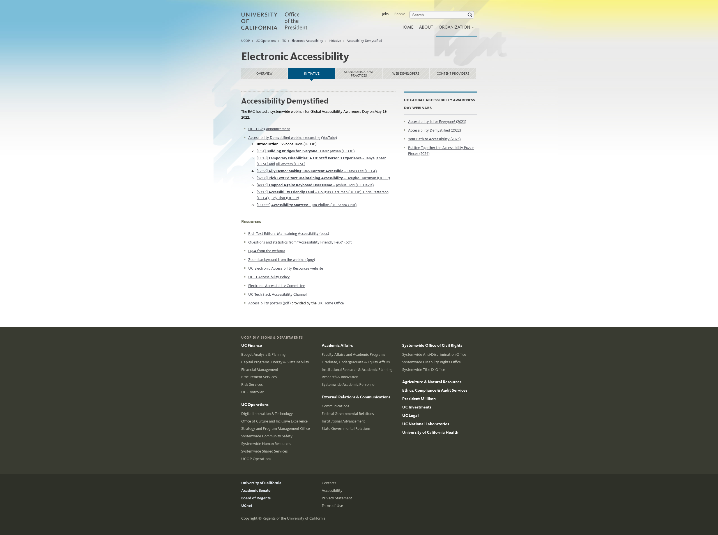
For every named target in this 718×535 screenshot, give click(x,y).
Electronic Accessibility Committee (276, 285)
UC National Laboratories (425, 423)
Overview (264, 73)
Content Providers (453, 73)
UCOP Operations (256, 458)
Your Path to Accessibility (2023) (434, 139)
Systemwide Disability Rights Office (431, 362)
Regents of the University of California (294, 518)
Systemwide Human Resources (266, 443)
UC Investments (416, 407)
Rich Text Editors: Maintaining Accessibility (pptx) (288, 233)
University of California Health (430, 432)
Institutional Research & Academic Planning (357, 369)
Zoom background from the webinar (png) (281, 259)
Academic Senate (255, 490)
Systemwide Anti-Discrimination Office (434, 354)
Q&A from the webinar (266, 251)
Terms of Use (332, 505)
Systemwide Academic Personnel (348, 384)
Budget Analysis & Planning (263, 354)
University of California (261, 483)
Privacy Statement (337, 498)
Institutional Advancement (343, 421)
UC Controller (252, 392)
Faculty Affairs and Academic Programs (353, 354)
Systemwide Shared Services (264, 451)
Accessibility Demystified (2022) (434, 130)
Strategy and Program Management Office (275, 428)
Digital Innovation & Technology (267, 413)
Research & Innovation (340, 377)
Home (407, 27)
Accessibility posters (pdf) (269, 303)
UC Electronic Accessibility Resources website (285, 268)
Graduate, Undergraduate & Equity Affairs (356, 362)
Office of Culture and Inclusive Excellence (274, 421)
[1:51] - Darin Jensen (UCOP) (306, 151)
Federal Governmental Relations (348, 413)
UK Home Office (330, 303)
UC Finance (251, 345)
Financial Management (259, 369)
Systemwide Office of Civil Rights (432, 345)
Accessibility (332, 490)
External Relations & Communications (356, 396)
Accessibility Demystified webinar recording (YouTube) (292, 137)
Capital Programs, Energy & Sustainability (275, 362)
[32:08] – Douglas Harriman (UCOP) (323, 178)
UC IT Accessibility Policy (269, 277)
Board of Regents (256, 498)
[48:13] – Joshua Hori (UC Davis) (315, 185)
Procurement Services (259, 377)
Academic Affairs (337, 345)
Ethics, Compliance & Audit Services (434, 390)
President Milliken (419, 398)
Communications (335, 406)
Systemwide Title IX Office (423, 369)
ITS (284, 41)
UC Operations (266, 41)
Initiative (335, 41)
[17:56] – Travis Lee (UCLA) (317, 171)
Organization (455, 27)
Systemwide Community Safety (267, 436)
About (426, 27)
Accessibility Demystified (364, 41)
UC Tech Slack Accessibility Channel (277, 294)
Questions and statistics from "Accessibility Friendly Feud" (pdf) (300, 242)
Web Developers (405, 73)
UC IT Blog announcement (269, 129)
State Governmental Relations (346, 428)
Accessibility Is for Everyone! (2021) (437, 121)
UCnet (246, 505)
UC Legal (410, 415)
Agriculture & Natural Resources (431, 381)
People (399, 14)
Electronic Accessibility (307, 41)
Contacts (329, 483)
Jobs (385, 14)
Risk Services (252, 384)
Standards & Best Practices (359, 73)
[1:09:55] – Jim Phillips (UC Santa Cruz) (306, 205)
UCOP (245, 41)
